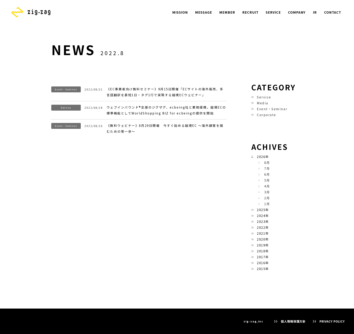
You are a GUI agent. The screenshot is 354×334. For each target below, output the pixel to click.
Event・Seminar (272, 109)
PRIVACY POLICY (332, 321)
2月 (267, 198)
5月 (267, 180)
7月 (267, 168)
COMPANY (297, 12)
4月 (267, 186)
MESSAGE (203, 12)
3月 (267, 192)
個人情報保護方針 (293, 321)
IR (315, 12)
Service (264, 97)
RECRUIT (250, 12)
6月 (267, 174)
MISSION (180, 12)
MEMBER (227, 12)
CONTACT (332, 12)
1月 (267, 203)
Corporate (266, 114)
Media (262, 103)
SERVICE (273, 12)
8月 (267, 162)
